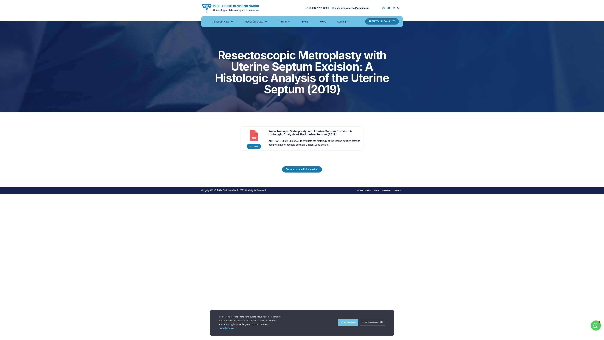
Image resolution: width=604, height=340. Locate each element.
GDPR (376, 190)
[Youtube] (389, 8)
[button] (398, 8)
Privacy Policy (364, 190)
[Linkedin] (394, 8)
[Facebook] (383, 8)
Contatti (386, 190)
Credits (397, 190)
